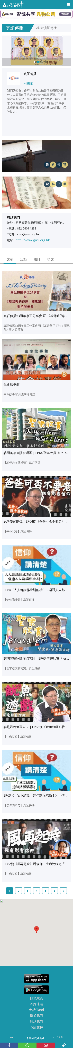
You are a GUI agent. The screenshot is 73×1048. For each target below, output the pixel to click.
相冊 (37, 259)
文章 (10, 259)
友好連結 (36, 1004)
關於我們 (36, 1015)
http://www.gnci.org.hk (32, 240)
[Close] (53, 1038)
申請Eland (36, 1009)
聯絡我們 (36, 1021)
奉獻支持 (36, 1027)
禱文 (50, 259)
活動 (23, 259)
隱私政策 (36, 998)
